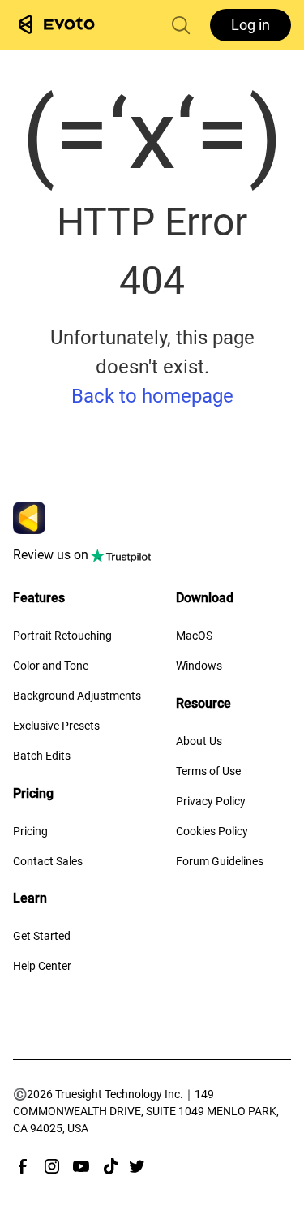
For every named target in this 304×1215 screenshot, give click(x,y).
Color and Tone (50, 665)
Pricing (30, 831)
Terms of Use (208, 771)
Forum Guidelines (219, 861)
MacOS (194, 635)
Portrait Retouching (62, 635)
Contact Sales (48, 861)
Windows (199, 665)
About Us (199, 741)
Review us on (50, 554)
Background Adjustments (77, 695)
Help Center (42, 965)
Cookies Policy (212, 831)
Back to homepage (152, 396)
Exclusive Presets (56, 725)
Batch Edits (42, 755)
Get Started (42, 935)
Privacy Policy (211, 801)
